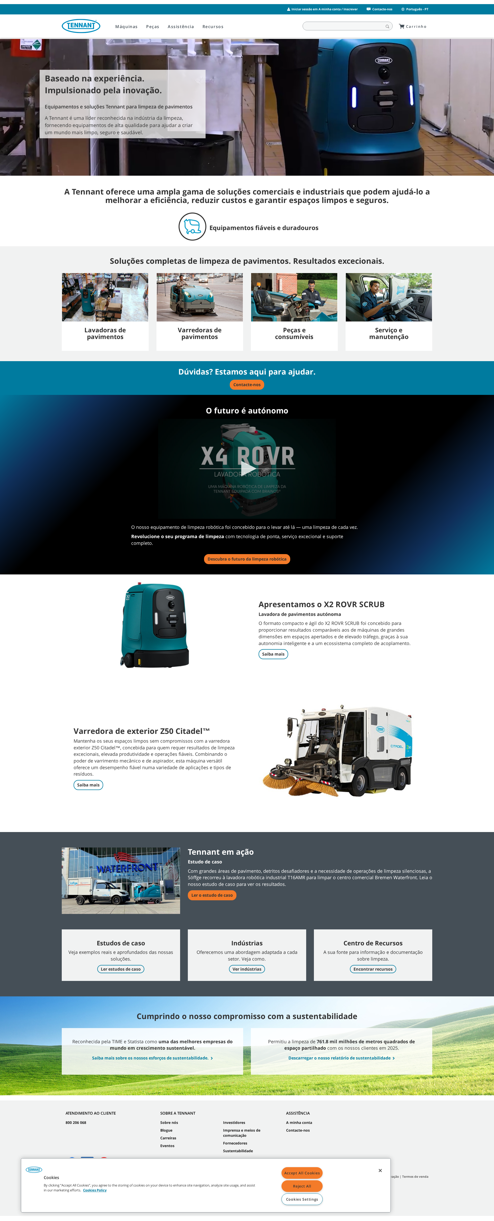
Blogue (166, 1130)
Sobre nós (169, 1122)
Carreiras (168, 1137)
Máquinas (126, 26)
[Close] (380, 1170)
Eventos (167, 1145)
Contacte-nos (382, 9)
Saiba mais (273, 654)
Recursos (213, 26)
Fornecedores (235, 1143)
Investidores (234, 1122)
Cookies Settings (302, 1199)
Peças (153, 26)
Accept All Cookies (302, 1173)
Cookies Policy (95, 1190)
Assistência (181, 26)
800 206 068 (76, 1122)
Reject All (302, 1186)
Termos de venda (415, 1176)
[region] (206, 1185)
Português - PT (417, 9)
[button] (247, 468)
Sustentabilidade (238, 1150)
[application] (247, 469)
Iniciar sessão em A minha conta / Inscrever (325, 9)
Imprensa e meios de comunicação (241, 1133)
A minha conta (299, 1122)
